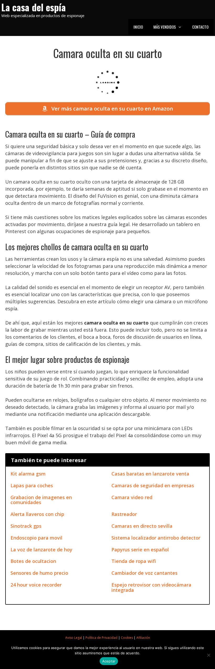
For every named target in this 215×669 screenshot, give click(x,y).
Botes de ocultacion (33, 561)
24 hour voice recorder (36, 585)
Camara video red (131, 497)
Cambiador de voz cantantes (144, 573)
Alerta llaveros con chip (37, 514)
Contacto (200, 27)
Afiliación (143, 637)
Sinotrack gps (25, 526)
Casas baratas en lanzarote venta (150, 474)
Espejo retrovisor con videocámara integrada (151, 587)
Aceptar (109, 661)
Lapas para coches (31, 485)
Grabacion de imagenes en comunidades (41, 500)
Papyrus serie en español (140, 549)
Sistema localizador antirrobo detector (155, 538)
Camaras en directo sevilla (142, 526)
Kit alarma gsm (28, 474)
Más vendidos (164, 27)
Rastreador (124, 514)
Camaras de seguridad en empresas (152, 485)
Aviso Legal (73, 637)
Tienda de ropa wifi (133, 561)
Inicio (138, 27)
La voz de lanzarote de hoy (41, 549)
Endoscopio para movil (36, 538)
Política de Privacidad (101, 637)
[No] (208, 655)
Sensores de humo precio (39, 573)
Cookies (127, 637)
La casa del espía (33, 7)
